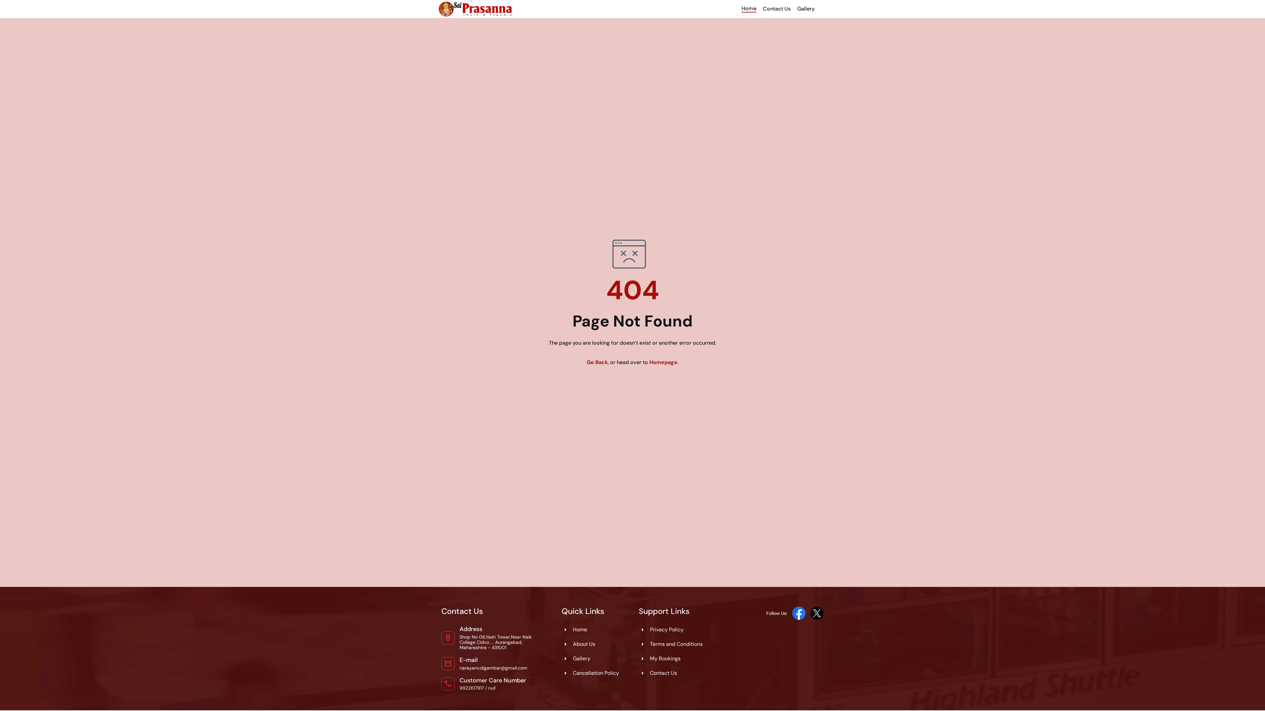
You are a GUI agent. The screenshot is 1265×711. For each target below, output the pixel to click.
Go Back (597, 362)
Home (749, 8)
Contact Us (777, 8)
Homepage (663, 362)
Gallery (806, 8)
